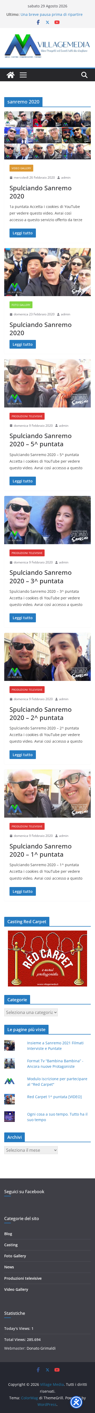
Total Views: (15, 1339)
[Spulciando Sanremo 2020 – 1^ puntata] (47, 794)
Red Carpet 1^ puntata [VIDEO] (54, 1096)
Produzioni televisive (27, 416)
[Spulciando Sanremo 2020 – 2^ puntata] (47, 657)
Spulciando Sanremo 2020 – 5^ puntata (41, 439)
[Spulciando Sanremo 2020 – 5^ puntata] (47, 383)
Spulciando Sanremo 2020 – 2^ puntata (41, 713)
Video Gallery (21, 168)
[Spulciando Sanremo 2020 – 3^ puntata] (47, 520)
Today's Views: (17, 1328)
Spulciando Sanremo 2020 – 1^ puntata (41, 850)
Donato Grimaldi (41, 1348)
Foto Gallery (21, 305)
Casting (11, 1244)
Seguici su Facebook (24, 1191)
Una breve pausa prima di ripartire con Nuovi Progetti (52, 17)
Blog (8, 1233)
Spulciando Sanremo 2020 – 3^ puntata (41, 576)
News (9, 1266)
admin (65, 177)
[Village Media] (10, 75)
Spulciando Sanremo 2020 (41, 191)
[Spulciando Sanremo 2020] (47, 135)
